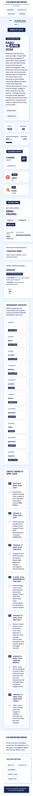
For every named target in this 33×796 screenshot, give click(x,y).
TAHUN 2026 (11, 116)
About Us (11, 765)
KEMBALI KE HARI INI (16, 30)
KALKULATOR (22, 10)
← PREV (10, 20)
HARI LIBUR (11, 14)
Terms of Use (12, 779)
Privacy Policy (13, 774)
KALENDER (10, 10)
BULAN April (11, 110)
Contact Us (22, 765)
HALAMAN (22, 14)
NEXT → (16, 24)
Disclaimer (11, 769)
